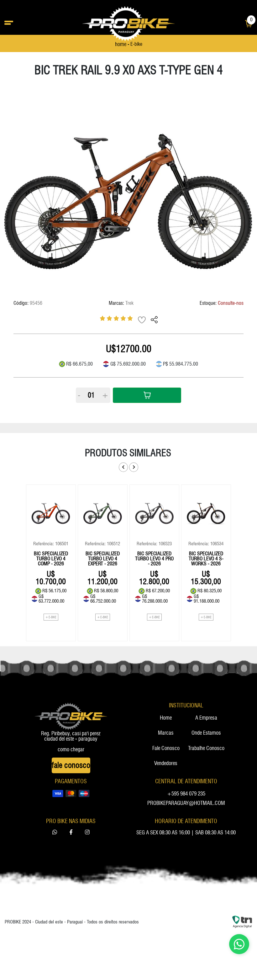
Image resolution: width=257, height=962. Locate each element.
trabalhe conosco (206, 748)
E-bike (136, 44)
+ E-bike (50, 617)
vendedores (165, 763)
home (166, 718)
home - (122, 44)
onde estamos (206, 733)
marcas (166, 733)
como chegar (71, 749)
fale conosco (166, 748)
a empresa (206, 718)
